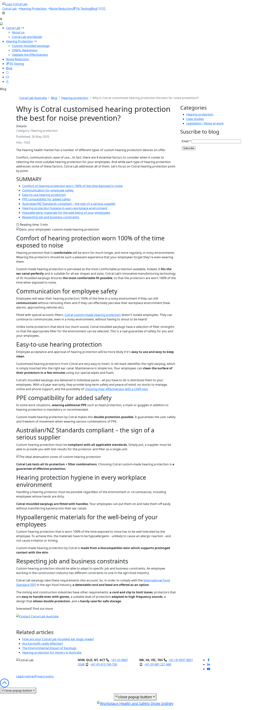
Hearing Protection (19, 41)
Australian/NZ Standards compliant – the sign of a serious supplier (69, 204)
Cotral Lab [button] (9, 9)
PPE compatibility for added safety (46, 199)
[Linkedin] (208, 664)
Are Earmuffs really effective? (42, 644)
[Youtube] (208, 669)
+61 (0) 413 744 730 (103, 664)
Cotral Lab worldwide (27, 37)
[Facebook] (208, 660)
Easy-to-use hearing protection (44, 195)
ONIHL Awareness (24, 50)
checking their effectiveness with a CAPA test (116, 389)
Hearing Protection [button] (33, 9)
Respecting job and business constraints (50, 217)
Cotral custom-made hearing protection (92, 315)
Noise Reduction (61, 9)
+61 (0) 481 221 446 (157, 664)
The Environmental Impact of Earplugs (49, 648)
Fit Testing (83, 9)
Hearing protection (199, 114)
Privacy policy (44, 676)
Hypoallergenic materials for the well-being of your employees (66, 213)
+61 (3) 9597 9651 (181, 660)
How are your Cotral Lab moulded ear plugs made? (58, 639)
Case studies (195, 119)
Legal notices (25, 676)
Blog (94, 9)
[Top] (4, 685)
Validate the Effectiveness (30, 55)
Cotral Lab (13, 28)
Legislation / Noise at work (205, 123)
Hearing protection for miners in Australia (51, 652)
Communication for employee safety (48, 190)
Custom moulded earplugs (31, 46)
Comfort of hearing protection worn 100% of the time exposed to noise (72, 186)
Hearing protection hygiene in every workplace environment (64, 208)
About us (18, 32)
